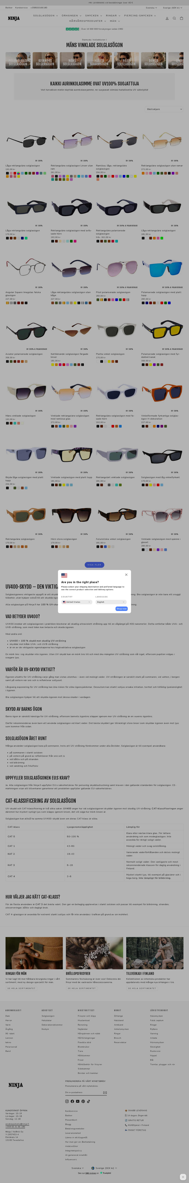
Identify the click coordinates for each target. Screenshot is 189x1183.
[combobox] (71, 602)
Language (102, 597)
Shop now (122, 609)
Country (67, 597)
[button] (126, 575)
